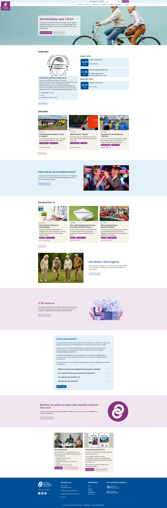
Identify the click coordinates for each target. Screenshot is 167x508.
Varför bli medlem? (45, 32)
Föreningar (117, 4)
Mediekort (92, 492)
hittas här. (77, 494)
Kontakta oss (66, 482)
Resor (89, 485)
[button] (90, 4)
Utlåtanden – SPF (81, 237)
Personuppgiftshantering (98, 505)
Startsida (80, 4)
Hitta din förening (95, 274)
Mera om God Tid (102, 469)
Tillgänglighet (86, 505)
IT (88, 487)
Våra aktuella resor (44, 184)
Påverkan (110, 4)
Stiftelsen (91, 494)
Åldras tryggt (61, 387)
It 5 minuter (84, 143)
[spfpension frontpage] (5, 5)
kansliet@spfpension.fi (66, 487)
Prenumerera (89, 469)
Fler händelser (43, 103)
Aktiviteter (95, 4)
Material (90, 489)
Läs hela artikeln (44, 147)
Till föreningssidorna (71, 468)
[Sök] (118, 1)
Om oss (87, 4)
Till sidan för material (47, 418)
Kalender (104, 4)
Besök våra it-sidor (44, 315)
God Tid (126, 4)
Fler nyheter (42, 153)
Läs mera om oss (59, 32)
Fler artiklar (42, 246)
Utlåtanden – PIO (50, 237)
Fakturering (63, 497)
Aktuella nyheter (44, 143)
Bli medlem (125, 1)
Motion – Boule (53, 143)
